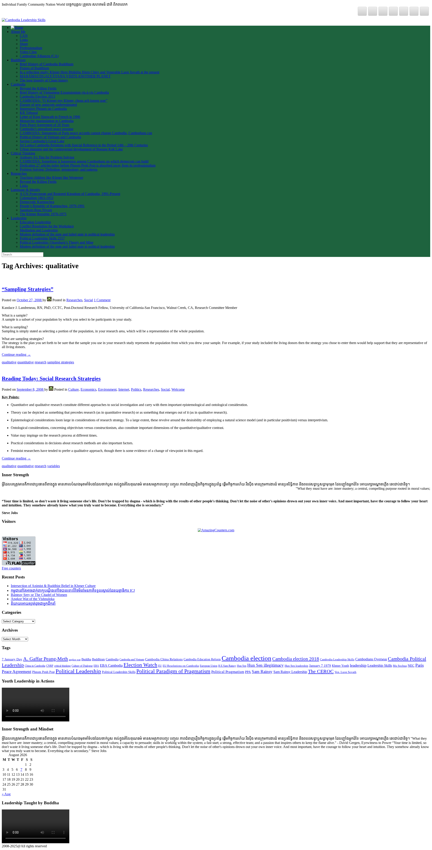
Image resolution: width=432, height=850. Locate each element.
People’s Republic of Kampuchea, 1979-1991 (52, 206)
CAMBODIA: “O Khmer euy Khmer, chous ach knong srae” (63, 100)
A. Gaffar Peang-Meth (45, 659)
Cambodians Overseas (371, 659)
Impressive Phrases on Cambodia (43, 109)
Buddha (86, 659)
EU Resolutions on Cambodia (181, 665)
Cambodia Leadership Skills (337, 659)
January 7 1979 (320, 665)
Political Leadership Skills (118, 672)
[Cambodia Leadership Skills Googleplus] (393, 11)
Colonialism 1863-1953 (36, 198)
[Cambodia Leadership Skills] (23, 20)
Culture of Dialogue (82, 665)
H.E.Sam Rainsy (227, 665)
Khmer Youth (340, 665)
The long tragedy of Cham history (44, 80)
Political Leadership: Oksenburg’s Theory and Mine (56, 242)
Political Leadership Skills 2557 (42, 238)
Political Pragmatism (227, 672)
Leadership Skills (379, 665)
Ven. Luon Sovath (345, 672)
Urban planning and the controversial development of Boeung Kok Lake (71, 149)
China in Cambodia (35, 665)
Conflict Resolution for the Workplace (47, 226)
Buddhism (18, 60)
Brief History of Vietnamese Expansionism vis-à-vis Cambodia (64, 92)
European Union (208, 665)
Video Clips (28, 52)
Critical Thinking (23, 153)
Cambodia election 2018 (295, 658)
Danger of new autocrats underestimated (48, 105)
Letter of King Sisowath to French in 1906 (50, 117)
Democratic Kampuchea (37, 202)
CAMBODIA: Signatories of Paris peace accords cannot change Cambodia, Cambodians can (86, 133)
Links (24, 40)
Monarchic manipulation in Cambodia (47, 121)
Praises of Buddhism (34, 68)
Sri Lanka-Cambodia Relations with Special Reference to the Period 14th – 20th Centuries (84, 145)
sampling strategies (60, 362)
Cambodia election (246, 658)
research (40, 362)
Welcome (178, 389)
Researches (19, 173)
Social (88, 300)
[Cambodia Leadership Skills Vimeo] (372, 11)
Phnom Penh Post (43, 672)
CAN (24, 36)
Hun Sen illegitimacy (265, 665)
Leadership (19, 218)
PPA (248, 672)
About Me (18, 32)
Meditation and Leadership (39, 230)
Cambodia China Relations (164, 659)
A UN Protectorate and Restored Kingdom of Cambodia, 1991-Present (70, 194)
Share (24, 44)
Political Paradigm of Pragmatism (173, 671)
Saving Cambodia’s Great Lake (42, 141)
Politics (136, 389)
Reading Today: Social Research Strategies (51, 378)
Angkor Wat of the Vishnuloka (32, 599)
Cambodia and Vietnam (131, 659)
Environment (107, 389)
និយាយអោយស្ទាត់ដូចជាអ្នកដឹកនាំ (33, 603)
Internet (123, 389)
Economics (88, 389)
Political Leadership (78, 671)
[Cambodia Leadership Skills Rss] (424, 11)
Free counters (11, 568)
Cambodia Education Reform (202, 659)
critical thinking (62, 665)
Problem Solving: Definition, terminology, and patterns (58, 169)
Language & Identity (25, 190)
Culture (73, 389)
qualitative (9, 362)
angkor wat (75, 659)
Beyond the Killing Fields (38, 88)
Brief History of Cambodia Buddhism (46, 64)
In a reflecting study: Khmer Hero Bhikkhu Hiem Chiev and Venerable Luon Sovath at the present (89, 72)
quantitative (25, 362)
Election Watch (140, 665)
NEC (411, 665)
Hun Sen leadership (296, 665)
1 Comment (102, 300)
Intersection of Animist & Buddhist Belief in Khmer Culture (53, 586)
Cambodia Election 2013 (37, 96)
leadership (358, 665)
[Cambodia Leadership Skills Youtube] (403, 11)
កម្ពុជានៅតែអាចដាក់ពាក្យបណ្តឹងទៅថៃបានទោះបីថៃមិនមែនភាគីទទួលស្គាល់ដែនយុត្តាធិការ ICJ (73, 590)
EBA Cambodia (111, 665)
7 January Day (12, 659)
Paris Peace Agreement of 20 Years (44, 125)
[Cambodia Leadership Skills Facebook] (382, 11)
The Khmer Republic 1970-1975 (43, 214)
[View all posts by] (49, 300)
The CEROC (321, 671)
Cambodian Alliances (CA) (39, 56)
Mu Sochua (400, 665)
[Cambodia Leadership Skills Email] (414, 11)
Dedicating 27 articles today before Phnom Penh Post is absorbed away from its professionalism (87, 165)
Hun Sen (241, 665)
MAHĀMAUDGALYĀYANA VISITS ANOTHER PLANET (65, 76)
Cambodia (18, 84)
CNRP (49, 665)
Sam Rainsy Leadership (290, 672)
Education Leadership (35, 222)
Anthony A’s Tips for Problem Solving (47, 157)
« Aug (6, 794)
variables (53, 466)
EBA (96, 665)
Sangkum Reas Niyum (36, 210)
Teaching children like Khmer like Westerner (51, 177)
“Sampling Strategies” (27, 289)
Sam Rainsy (262, 671)
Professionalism (31, 48)
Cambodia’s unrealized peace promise (46, 129)
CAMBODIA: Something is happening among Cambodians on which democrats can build (84, 161)
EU (160, 665)
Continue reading (16, 354)
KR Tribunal (29, 113)
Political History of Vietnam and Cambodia (50, 137)
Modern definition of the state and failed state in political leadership (67, 234)
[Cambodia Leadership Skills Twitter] (362, 11)
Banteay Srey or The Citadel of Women (39, 595)
